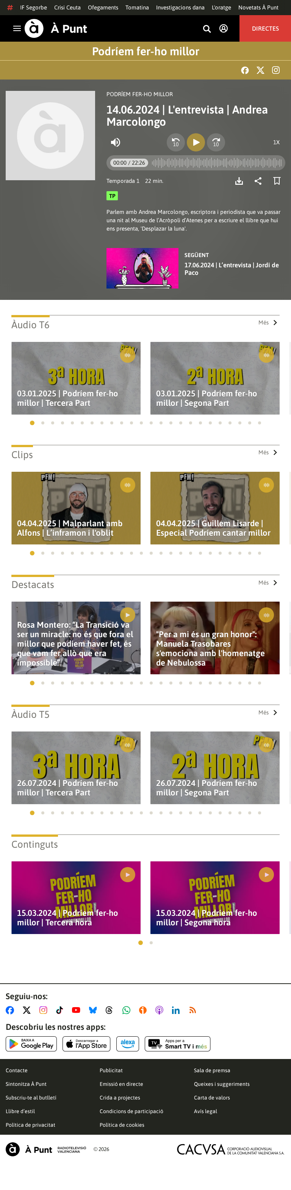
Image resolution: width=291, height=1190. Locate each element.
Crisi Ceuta (67, 7)
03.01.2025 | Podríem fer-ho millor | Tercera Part (67, 398)
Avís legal (205, 1111)
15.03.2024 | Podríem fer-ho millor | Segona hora (206, 917)
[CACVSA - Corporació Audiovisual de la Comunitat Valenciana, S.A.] (230, 1149)
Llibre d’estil (20, 1111)
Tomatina (137, 7)
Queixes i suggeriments (222, 1084)
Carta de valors (212, 1098)
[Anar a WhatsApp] (127, 1010)
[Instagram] (276, 70)
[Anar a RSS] (194, 1010)
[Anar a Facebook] (11, 1010)
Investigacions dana (180, 7)
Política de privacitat (30, 1125)
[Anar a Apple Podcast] (160, 1010)
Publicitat (111, 1070)
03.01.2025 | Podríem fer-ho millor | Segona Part (206, 398)
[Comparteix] (259, 181)
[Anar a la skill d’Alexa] (127, 1043)
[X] (260, 70)
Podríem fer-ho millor (145, 51)
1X (276, 142)
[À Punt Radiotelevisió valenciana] (46, 1149)
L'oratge (221, 7)
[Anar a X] (28, 1010)
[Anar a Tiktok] (61, 1010)
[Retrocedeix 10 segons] (176, 142)
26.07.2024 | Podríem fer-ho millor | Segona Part (206, 787)
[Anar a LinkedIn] (177, 1010)
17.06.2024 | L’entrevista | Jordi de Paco (232, 268)
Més (263, 322)
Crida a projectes (120, 1098)
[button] (32, 423)
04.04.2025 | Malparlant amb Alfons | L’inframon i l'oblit (70, 528)
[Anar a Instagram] (44, 1010)
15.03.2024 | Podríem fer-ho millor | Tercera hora (67, 917)
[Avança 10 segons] (216, 142)
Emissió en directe (121, 1084)
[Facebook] (245, 70)
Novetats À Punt (258, 7)
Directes (265, 28)
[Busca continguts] (206, 29)
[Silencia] (115, 142)
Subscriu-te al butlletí (31, 1098)
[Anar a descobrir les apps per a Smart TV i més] (178, 1043)
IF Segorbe (33, 7)
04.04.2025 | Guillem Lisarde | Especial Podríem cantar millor (213, 528)
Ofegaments (103, 7)
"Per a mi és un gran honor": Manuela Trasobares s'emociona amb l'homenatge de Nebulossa (210, 649)
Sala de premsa (212, 1070)
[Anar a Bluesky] (94, 1010)
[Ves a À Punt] (56, 28)
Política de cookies (122, 1125)
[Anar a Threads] (111, 1010)
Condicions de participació (131, 1111)
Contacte (17, 1070)
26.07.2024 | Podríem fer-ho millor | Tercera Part (67, 787)
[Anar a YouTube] (77, 1010)
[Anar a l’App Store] (87, 1043)
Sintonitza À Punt (26, 1084)
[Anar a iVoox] (144, 1010)
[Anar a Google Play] (31, 1043)
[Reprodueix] (196, 142)
